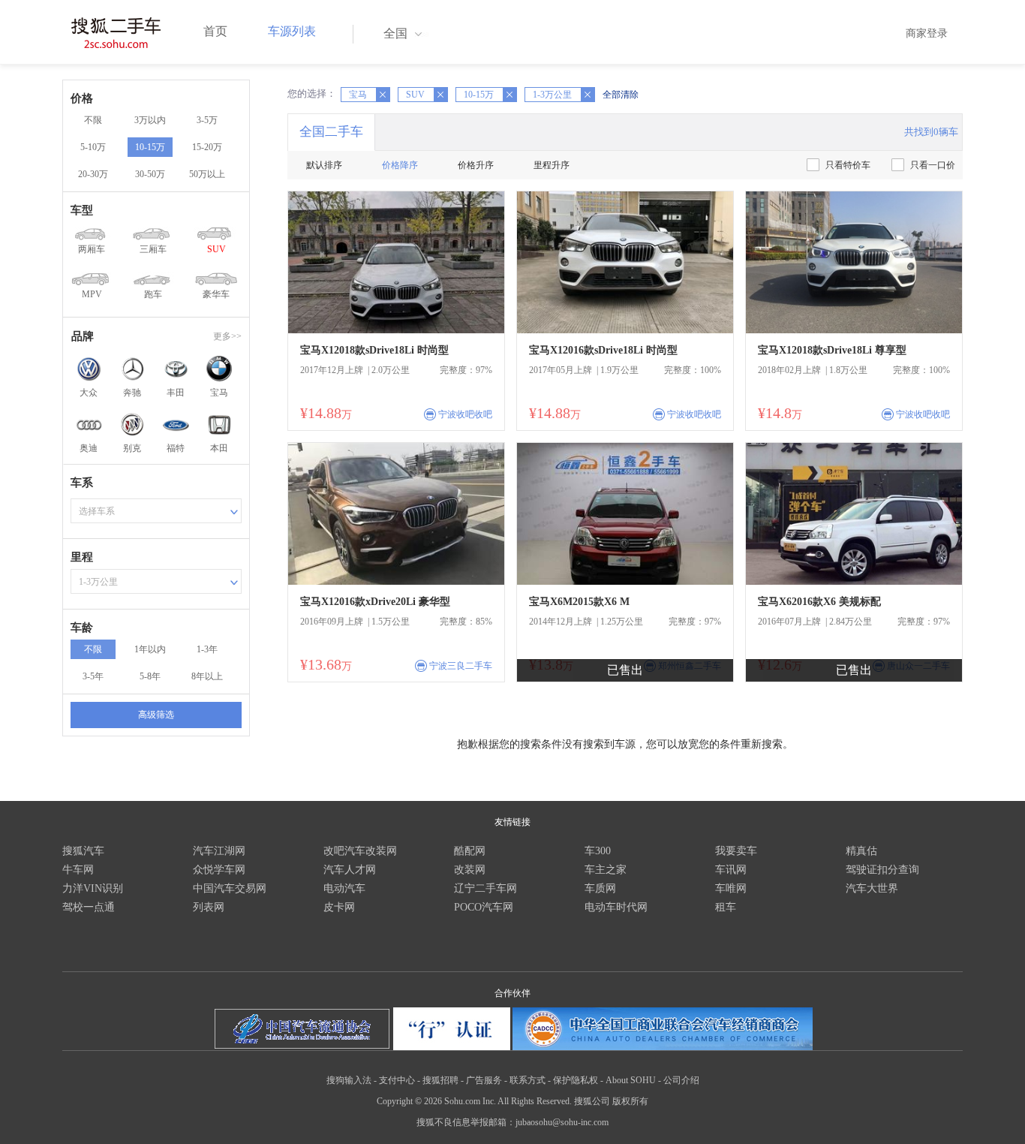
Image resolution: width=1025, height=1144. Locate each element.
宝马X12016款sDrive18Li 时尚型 (603, 350)
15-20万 (207, 147)
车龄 (82, 628)
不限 (93, 120)
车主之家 (606, 869)
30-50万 (150, 174)
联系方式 (527, 1080)
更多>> (227, 336)
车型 (82, 210)
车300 (598, 850)
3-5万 (207, 120)
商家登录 (927, 33)
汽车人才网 (349, 869)
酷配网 (469, 850)
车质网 (600, 888)
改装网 (469, 869)
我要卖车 (736, 850)
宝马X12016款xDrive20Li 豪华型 (375, 601)
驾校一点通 (88, 907)
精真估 (861, 850)
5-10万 (93, 147)
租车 (725, 907)
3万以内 (150, 120)
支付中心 (397, 1080)
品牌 (82, 336)
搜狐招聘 (440, 1080)
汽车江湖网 (219, 850)
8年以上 (207, 676)
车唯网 (731, 888)
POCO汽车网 (483, 907)
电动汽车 (344, 888)
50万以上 (207, 174)
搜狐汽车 (83, 850)
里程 (82, 557)
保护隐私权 (575, 1080)
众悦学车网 (219, 869)
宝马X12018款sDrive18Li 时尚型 (374, 350)
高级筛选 (156, 714)
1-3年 (207, 649)
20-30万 (93, 174)
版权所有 (630, 1101)
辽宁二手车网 (485, 888)
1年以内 (150, 649)
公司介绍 (681, 1080)
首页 (215, 31)
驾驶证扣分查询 (882, 869)
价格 (82, 98)
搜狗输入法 (348, 1080)
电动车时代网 (616, 907)
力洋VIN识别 (92, 888)
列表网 (208, 907)
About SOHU (631, 1080)
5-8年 (150, 676)
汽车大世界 (872, 888)
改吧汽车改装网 (360, 850)
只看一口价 (932, 165)
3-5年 (93, 676)
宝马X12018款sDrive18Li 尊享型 (832, 350)
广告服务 (484, 1080)
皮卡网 (339, 907)
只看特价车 (847, 165)
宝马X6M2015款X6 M (579, 601)
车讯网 (731, 869)
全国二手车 (331, 132)
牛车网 (78, 869)
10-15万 (150, 147)
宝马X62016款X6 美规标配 (819, 601)
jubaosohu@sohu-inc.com (562, 1122)
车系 (82, 483)
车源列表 (292, 31)
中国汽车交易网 (229, 888)
